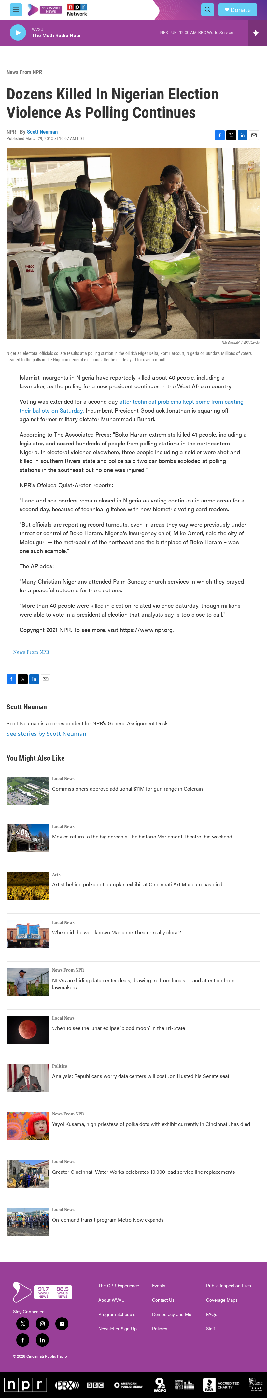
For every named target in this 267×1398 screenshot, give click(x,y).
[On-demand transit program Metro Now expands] (28, 1222)
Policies (159, 1328)
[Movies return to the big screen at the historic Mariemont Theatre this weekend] (28, 838)
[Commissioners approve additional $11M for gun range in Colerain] (28, 791)
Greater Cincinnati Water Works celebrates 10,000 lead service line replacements (143, 1171)
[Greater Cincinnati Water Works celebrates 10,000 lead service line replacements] (28, 1174)
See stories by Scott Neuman (46, 733)
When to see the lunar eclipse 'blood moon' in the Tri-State (118, 1028)
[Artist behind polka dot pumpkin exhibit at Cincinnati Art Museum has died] (28, 886)
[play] (18, 32)
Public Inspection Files (228, 1285)
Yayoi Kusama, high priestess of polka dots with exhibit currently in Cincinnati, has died (151, 1124)
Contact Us (163, 1300)
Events (158, 1285)
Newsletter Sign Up (117, 1328)
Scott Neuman (42, 131)
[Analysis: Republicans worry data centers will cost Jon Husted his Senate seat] (28, 1078)
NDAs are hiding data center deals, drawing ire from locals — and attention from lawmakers (143, 983)
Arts (56, 874)
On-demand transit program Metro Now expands (108, 1219)
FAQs (211, 1314)
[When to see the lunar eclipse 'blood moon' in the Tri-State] (28, 1030)
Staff (210, 1328)
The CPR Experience (118, 1285)
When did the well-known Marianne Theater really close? (116, 932)
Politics (59, 1066)
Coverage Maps (222, 1300)
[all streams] (257, 33)
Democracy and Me (171, 1314)
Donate (241, 10)
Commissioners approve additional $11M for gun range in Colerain (127, 788)
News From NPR (24, 72)
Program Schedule (116, 1314)
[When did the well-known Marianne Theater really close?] (28, 934)
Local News (63, 778)
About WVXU (111, 1300)
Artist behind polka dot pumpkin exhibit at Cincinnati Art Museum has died (137, 884)
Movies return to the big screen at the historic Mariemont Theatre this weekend (142, 836)
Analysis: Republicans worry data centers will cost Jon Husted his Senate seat (140, 1076)
